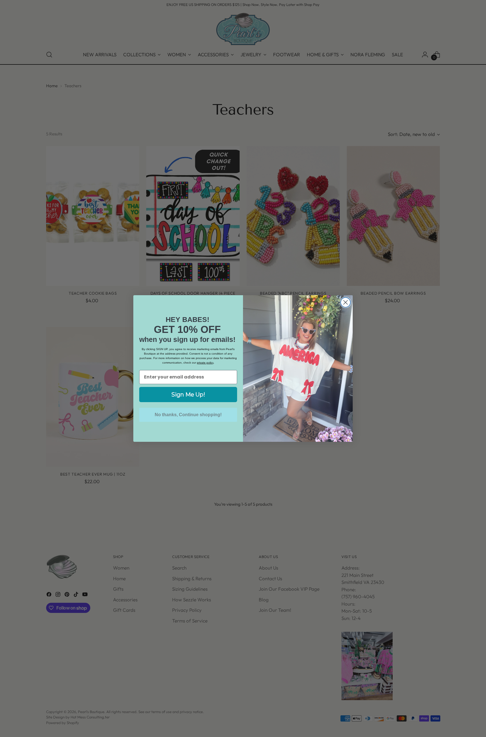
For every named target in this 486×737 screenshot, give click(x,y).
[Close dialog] (345, 302)
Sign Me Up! (188, 394)
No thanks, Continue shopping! (188, 414)
